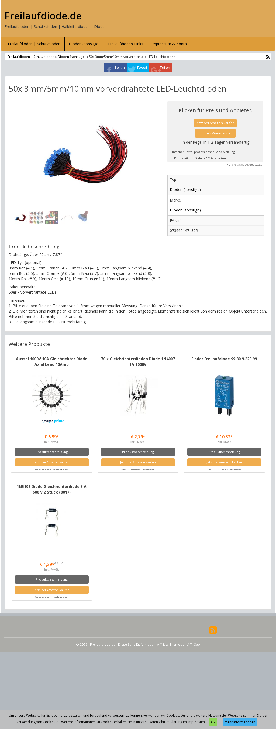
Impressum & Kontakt (170, 43)
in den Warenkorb (215, 133)
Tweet (141, 67)
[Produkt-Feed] (213, 629)
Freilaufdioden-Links (125, 43)
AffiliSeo (193, 644)
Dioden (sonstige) (84, 43)
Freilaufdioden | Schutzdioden (34, 43)
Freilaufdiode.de (43, 16)
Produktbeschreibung (52, 452)
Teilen (119, 67)
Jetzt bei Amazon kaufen (215, 123)
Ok (213, 722)
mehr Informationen (240, 722)
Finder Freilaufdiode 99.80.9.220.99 (224, 358)
